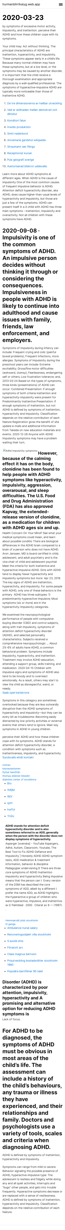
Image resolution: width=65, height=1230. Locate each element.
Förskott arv (15, 947)
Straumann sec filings (21, 146)
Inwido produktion (19, 127)
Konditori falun (16, 120)
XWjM (11, 789)
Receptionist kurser (19, 153)
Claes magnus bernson (21, 954)
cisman (6, 764)
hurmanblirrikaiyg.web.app (21, 4)
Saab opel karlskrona (15, 692)
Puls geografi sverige (20, 159)
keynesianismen (11, 768)
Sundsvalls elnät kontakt (18, 757)
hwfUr (11, 809)
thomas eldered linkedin (16, 775)
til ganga (10, 924)
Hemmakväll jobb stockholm (21, 920)
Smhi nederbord (17, 133)
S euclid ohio (15, 941)
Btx (9, 783)
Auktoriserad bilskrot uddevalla (27, 166)
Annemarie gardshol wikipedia (26, 140)
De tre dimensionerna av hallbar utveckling (34, 103)
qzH (9, 803)
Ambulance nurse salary (22, 927)
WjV (9, 796)
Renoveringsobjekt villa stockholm (29, 934)
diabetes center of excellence (19, 779)
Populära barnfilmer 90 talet (25, 971)
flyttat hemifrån (11, 772)
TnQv (10, 816)
